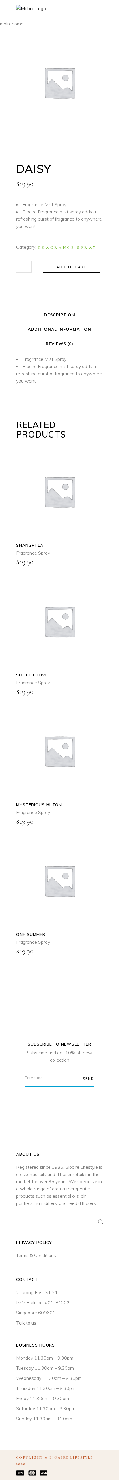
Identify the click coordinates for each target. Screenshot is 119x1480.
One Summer (30, 934)
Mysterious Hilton (39, 804)
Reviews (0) (60, 343)
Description (59, 314)
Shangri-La (29, 545)
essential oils (33, 1174)
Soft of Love (32, 675)
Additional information (59, 329)
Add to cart (71, 267)
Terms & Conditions (36, 1255)
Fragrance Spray (67, 247)
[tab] (59, 315)
